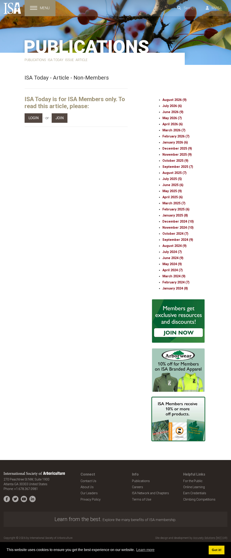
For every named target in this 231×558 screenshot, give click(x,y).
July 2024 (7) (172, 252)
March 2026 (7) (173, 130)
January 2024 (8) (175, 288)
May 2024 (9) (172, 264)
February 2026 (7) (175, 136)
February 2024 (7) (175, 282)
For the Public (193, 481)
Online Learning (194, 487)
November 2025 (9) (177, 155)
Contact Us (88, 481)
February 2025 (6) (175, 209)
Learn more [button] (145, 550)
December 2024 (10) (178, 221)
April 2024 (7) (172, 270)
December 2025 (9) (177, 148)
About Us (87, 487)
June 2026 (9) (172, 112)
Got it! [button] (217, 550)
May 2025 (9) (172, 191)
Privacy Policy (91, 499)
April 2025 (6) (172, 197)
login (33, 118)
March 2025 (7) (173, 203)
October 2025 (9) (175, 161)
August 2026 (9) (174, 100)
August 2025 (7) (174, 173)
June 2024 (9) (172, 258)
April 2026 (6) (172, 124)
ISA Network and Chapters (150, 493)
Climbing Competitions (199, 499)
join (59, 118)
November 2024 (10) (178, 228)
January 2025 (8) (175, 215)
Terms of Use (141, 499)
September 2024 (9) (177, 240)
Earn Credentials (194, 493)
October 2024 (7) (175, 234)
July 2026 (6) (172, 106)
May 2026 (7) (172, 118)
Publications (141, 481)
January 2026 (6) (175, 142)
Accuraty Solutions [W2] (207, 538)
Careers (137, 487)
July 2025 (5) (172, 179)
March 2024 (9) (173, 276)
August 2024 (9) (174, 246)
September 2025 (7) (177, 167)
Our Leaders (89, 493)
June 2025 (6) (172, 185)
